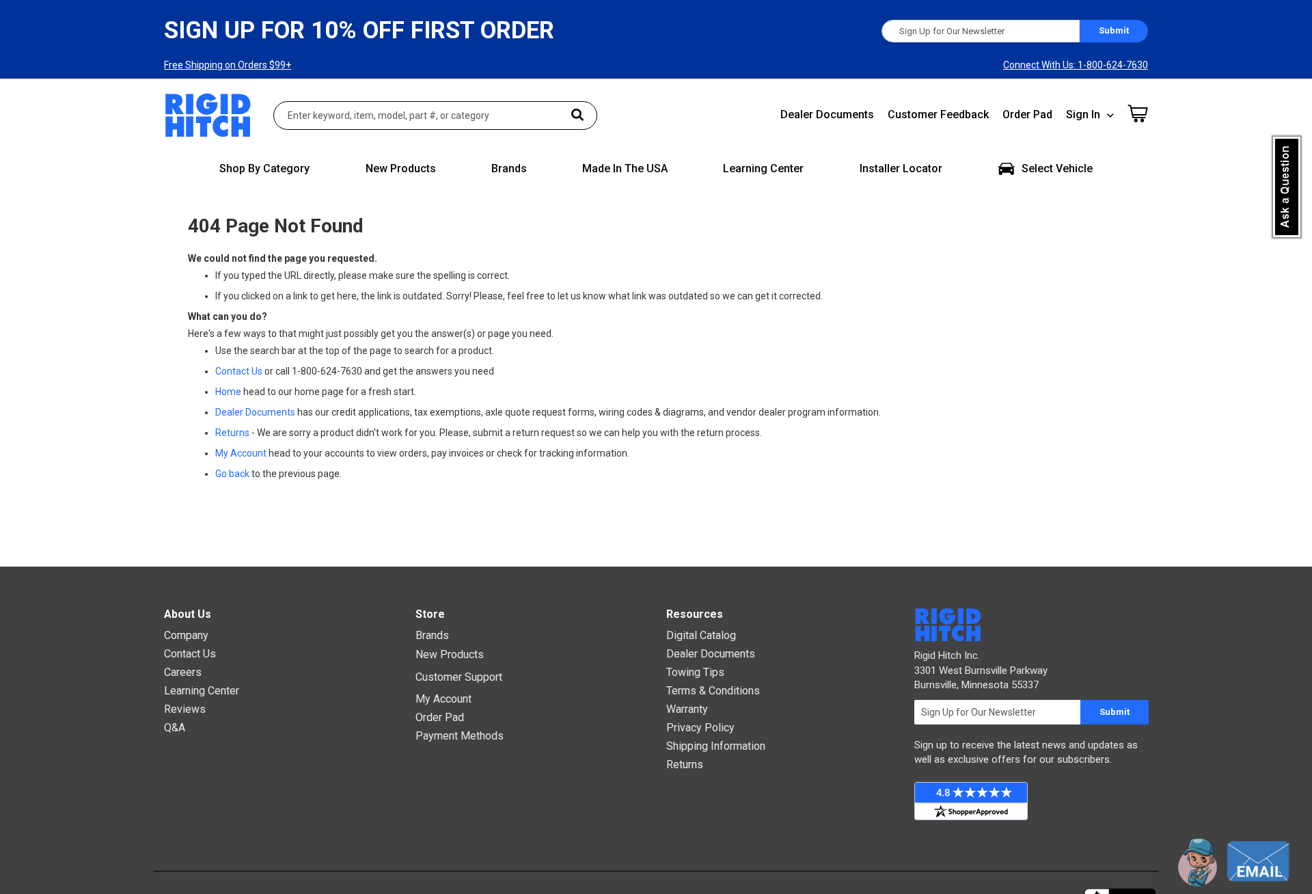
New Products (449, 654)
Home (228, 391)
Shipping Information (715, 746)
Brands (432, 635)
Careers (183, 672)
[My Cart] (1138, 113)
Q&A (174, 727)
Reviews (185, 709)
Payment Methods (459, 735)
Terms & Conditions (713, 690)
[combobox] (435, 115)
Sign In (1083, 114)
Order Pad (1027, 114)
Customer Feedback (938, 114)
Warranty (687, 709)
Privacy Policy (700, 727)
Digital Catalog (701, 635)
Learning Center (201, 690)
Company (186, 635)
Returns (232, 432)
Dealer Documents (827, 114)
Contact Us (238, 371)
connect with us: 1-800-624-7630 (1075, 64)
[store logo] (208, 115)
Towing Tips (695, 672)
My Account (240, 453)
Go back (232, 473)
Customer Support (458, 676)
